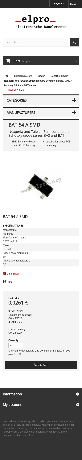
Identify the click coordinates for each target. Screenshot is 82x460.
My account (12, 404)
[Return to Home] (6, 76)
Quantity (13, 340)
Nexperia (8, 233)
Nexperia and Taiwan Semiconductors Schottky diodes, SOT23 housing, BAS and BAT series (38, 83)
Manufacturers (21, 112)
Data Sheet (13, 273)
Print (9, 281)
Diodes (41, 76)
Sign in (73, 4)
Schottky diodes (59, 76)
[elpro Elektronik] (41, 21)
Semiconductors (23, 76)
